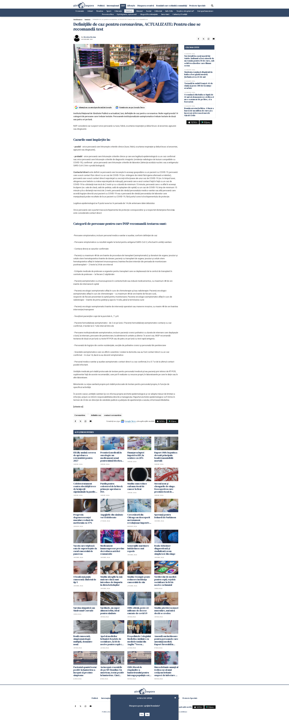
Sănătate (129, 11)
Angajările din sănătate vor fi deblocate (111, 516)
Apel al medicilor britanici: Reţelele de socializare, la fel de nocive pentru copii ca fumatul (111, 640)
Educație (118, 11)
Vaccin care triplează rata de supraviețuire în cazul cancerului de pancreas (85, 549)
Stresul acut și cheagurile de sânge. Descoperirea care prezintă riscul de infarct (164, 487)
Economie (80, 11)
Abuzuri (139, 11)
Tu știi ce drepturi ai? (185, 11)
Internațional (113, 6)
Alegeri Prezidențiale (149, 14)
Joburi (90, 11)
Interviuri (165, 14)
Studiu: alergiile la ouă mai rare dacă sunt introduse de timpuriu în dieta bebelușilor (111, 580)
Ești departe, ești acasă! (127, 14)
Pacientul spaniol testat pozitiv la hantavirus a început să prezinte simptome (85, 671)
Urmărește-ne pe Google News (132, 107)
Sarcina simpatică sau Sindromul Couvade (84, 609)
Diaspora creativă (145, 6)
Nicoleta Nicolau (90, 37)
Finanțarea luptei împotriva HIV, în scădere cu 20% (135, 455)
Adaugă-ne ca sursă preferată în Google (95, 107)
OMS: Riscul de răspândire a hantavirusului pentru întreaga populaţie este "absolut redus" (139, 671)
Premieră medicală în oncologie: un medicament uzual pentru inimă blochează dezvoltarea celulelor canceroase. (112, 456)
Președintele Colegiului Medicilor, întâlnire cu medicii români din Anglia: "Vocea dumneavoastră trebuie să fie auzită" (139, 640)
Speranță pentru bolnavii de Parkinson (165, 516)
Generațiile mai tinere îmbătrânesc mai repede (138, 548)
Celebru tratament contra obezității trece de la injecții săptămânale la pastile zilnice (84, 487)
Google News (130, 421)
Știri (123, 6)
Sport (108, 11)
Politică (101, 6)
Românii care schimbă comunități (171, 6)
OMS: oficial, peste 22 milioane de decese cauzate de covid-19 (138, 610)
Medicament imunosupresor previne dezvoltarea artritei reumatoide (112, 549)
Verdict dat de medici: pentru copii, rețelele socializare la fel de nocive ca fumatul (165, 580)
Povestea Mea (108, 14)
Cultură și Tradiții (180, 14)
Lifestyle (131, 6)
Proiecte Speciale (197, 6)
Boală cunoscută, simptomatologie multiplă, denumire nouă (82, 640)
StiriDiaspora (77, 19)
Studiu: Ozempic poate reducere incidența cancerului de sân (138, 579)
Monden (99, 11)
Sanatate (87, 19)
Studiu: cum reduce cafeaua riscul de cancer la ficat (137, 486)
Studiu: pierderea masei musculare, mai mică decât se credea (166, 610)
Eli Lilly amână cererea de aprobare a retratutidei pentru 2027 (84, 456)
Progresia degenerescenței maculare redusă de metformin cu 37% (83, 518)
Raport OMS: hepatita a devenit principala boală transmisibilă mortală (165, 456)
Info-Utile (169, 11)
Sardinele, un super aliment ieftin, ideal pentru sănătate (110, 610)
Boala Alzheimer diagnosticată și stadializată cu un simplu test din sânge (164, 549)
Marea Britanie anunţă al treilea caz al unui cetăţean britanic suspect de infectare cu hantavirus (166, 671)
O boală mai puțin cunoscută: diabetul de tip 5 (84, 579)
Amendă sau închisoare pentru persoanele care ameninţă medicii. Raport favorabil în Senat (166, 640)
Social (148, 11)
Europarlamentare (205, 11)
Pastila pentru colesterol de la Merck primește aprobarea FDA (111, 487)
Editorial (158, 11)
